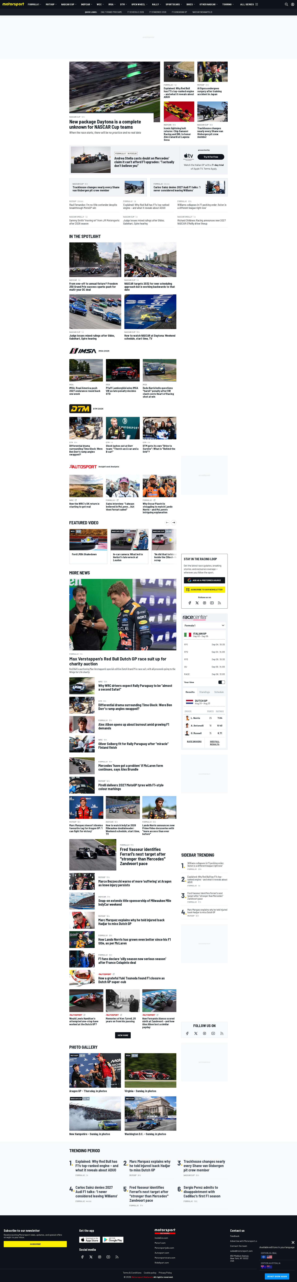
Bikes (190, 4)
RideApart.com (162, 1262)
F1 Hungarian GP (179, 12)
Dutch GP (201, 700)
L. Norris (195, 718)
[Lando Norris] (187, 717)
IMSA (110, 4)
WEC (99, 4)
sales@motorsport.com (241, 1251)
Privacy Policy (165, 1272)
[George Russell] (187, 733)
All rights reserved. (163, 1277)
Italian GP (200, 633)
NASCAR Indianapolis (202, 12)
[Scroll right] (173, 522)
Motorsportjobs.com (164, 1247)
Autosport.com (162, 1252)
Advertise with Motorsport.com (245, 1241)
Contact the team (238, 1246)
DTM (122, 4)
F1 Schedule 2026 (135, 12)
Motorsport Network (142, 1277)
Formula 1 (33, 4)
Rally (155, 4)
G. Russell (196, 733)
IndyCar (85, 4)
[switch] (221, 682)
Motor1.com (160, 1242)
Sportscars (173, 4)
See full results (215, 742)
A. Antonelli (197, 725)
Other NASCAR (207, 4)
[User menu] (293, 4)
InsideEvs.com (161, 1238)
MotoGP (50, 4)
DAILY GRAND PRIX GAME (111, 12)
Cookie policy (150, 1272)
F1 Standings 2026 (157, 12)
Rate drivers (194, 741)
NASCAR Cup (67, 4)
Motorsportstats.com (165, 1257)
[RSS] (219, 602)
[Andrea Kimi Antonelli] (187, 725)
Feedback (234, 1236)
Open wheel (138, 4)
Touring (227, 4)
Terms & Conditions (132, 1272)
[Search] (286, 4)
